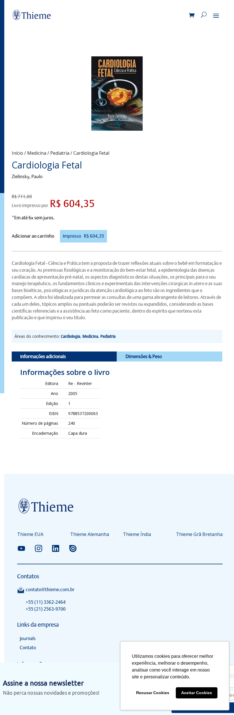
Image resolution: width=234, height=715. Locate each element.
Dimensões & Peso (144, 356)
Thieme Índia (137, 534)
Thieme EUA (30, 534)
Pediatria (59, 153)
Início (17, 153)
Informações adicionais (43, 356)
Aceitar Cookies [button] (196, 692)
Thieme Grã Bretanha (199, 534)
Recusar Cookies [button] (152, 692)
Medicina (36, 153)
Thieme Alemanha (89, 534)
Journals (28, 638)
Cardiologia (70, 336)
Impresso (83, 236)
